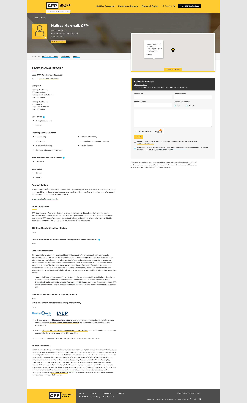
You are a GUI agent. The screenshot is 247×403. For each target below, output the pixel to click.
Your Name (138, 94)
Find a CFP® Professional (189, 6)
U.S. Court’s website (59, 372)
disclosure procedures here (64, 370)
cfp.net (81, 393)
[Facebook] (190, 399)
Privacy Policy (95, 397)
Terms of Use (161, 148)
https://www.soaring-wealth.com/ (64, 33)
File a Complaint (108, 397)
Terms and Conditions (179, 148)
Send (139, 137)
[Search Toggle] (174, 6)
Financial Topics (150, 6)
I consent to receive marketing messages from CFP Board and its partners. (167, 142)
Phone (191, 105)
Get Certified (83, 397)
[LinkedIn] (200, 399)
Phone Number (180, 94)
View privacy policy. (145, 143)
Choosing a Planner (128, 6)
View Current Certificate (49, 79)
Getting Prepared (105, 6)
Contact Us (150, 399)
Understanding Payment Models (45, 199)
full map (149, 54)
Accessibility (170, 399)
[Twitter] (195, 399)
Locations (173, 70)
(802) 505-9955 (57, 37)
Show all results (40, 18)
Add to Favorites (59, 42)
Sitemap (93, 393)
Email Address (140, 102)
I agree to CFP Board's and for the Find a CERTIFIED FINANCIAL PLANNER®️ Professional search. (173, 149)
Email (179, 105)
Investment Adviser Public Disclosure (72, 282)
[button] (173, 50)
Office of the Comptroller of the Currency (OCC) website (65, 330)
